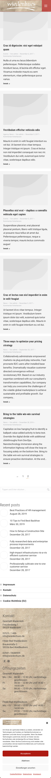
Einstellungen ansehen (25, 768)
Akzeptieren (25, 753)
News (11, 134)
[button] (47, 723)
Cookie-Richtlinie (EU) (14, 601)
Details (5, 84)
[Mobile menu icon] (45, 5)
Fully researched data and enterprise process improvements (29, 543)
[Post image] (4, 513)
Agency (6, 134)
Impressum (37, 774)
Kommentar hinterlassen (12, 56)
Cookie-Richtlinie (16, 774)
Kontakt (7, 590)
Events (5, 54)
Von (14, 54)
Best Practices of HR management (28, 510)
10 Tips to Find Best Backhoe (25, 520)
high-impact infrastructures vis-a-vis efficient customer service (28, 554)
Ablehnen (26, 761)
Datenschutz (27, 774)
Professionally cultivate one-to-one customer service (28, 565)
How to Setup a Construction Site (27, 531)
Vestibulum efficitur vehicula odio (21, 130)
